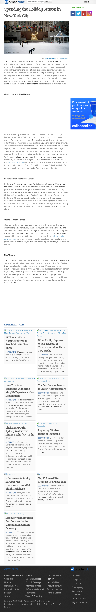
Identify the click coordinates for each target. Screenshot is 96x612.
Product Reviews (54, 585)
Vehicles (8, 596)
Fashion (50, 578)
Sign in (86, 2)
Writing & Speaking (34, 596)
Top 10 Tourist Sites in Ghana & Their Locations (52, 479)
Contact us (76, 583)
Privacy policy (77, 587)
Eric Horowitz (50, 58)
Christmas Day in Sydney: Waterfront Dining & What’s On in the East (20, 433)
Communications (54, 575)
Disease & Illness (33, 578)
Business (30, 575)
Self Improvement (54, 589)
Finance (7, 582)
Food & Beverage (33, 582)
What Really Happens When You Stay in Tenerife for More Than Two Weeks (51, 345)
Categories (76, 579)
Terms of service (79, 598)
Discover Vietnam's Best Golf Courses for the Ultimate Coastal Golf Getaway (19, 523)
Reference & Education (36, 589)
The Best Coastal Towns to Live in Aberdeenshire (52, 387)
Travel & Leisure (54, 592)
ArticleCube (29, 601)
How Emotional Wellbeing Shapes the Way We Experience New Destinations (20, 390)
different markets (16, 162)
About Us (76, 575)
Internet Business (33, 585)
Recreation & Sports (13, 589)
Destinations (64, 58)
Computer (8, 578)
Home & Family (11, 585)
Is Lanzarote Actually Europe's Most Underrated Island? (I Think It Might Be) (18, 483)
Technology (31, 592)
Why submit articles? (80, 602)
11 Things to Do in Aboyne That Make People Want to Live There (17, 342)
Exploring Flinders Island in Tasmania (49, 432)
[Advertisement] (36, 113)
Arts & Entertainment (13, 575)
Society (7, 592)
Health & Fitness (54, 582)
